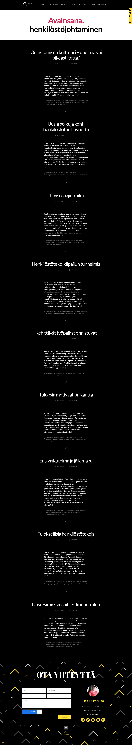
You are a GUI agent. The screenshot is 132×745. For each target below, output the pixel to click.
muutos (53, 102)
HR (82, 240)
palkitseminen (73, 439)
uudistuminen (63, 104)
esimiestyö (58, 642)
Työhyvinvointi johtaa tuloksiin (66, 258)
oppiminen (77, 102)
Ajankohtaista (76, 4)
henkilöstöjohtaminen (61, 100)
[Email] (130, 22)
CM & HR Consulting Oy (61, 172)
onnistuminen (58, 102)
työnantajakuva (50, 514)
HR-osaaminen (42, 189)
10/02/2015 (74, 539)
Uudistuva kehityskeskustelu (64, 646)
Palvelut (64, 4)
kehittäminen (49, 313)
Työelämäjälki (86, 46)
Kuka (43, 4)
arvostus (57, 311)
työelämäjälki (49, 104)
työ (74, 512)
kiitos (56, 242)
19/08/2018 (74, 63)
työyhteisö (48, 441)
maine (47, 512)
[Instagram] (130, 19)
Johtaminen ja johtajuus (74, 118)
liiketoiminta (77, 174)
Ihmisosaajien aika (66, 195)
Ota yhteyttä (102, 4)
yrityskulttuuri (63, 514)
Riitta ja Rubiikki (72, 189)
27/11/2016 (74, 201)
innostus (81, 437)
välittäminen (55, 441)
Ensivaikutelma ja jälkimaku (66, 461)
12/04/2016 (74, 270)
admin (64, 63)
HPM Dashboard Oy (62, 174)
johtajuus (69, 100)
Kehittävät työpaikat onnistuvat (66, 333)
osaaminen (49, 176)
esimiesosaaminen (60, 437)
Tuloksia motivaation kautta (66, 395)
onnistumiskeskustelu (68, 102)
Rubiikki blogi (53, 4)
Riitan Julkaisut (89, 4)
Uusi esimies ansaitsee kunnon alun (66, 604)
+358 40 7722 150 (93, 701)
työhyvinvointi (80, 313)
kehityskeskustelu (83, 100)
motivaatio (84, 174)
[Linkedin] (130, 16)
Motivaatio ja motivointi (82, 388)
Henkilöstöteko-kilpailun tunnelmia (66, 264)
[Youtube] (98, 720)
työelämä (82, 102)
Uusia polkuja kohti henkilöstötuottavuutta (66, 126)
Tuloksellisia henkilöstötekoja (66, 534)
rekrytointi (66, 512)
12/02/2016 (74, 338)
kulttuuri (48, 102)
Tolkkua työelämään (72, 46)
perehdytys (60, 512)
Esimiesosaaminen (57, 598)
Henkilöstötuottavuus (56, 118)
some (77, 242)
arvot (61, 510)
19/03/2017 (74, 135)
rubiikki (74, 242)
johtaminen (75, 100)
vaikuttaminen (57, 244)
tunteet (84, 439)
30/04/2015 (74, 466)
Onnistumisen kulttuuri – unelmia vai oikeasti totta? (66, 55)
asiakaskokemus (59, 240)
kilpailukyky (61, 242)
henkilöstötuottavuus (51, 174)
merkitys (48, 439)
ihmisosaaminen (50, 242)
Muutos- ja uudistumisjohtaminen (52, 46)
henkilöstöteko (76, 311)
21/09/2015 (74, 400)
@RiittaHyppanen (50, 100)
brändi (65, 510)
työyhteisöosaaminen (51, 646)
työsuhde (56, 514)
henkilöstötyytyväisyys (81, 581)
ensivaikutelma (71, 510)
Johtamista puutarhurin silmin (62, 388)
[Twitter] (130, 13)
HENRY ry (78, 240)
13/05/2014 (74, 610)
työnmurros (56, 104)
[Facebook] (130, 9)
